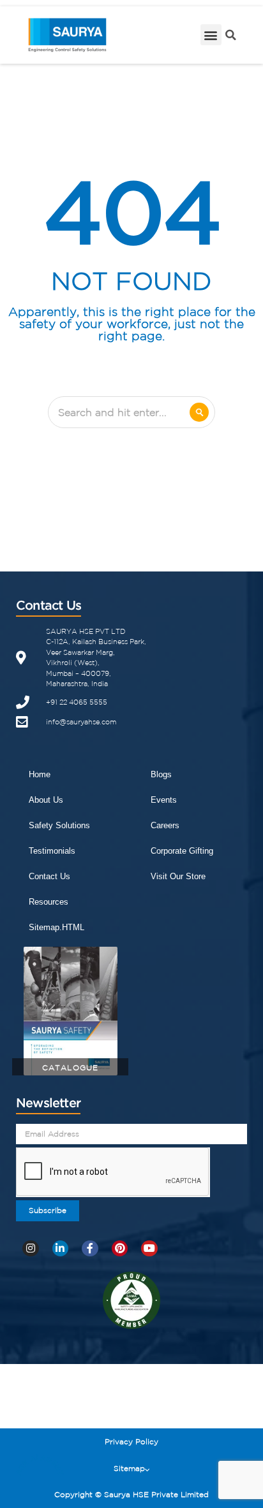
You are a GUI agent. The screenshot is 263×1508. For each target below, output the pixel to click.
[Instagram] (30, 1248)
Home (39, 774)
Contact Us (49, 876)
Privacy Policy (131, 1441)
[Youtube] (149, 1248)
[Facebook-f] (90, 1248)
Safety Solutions (59, 825)
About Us (46, 800)
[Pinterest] (120, 1248)
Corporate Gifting (182, 851)
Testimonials (52, 851)
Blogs (161, 774)
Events (164, 800)
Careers (165, 825)
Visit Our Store (178, 876)
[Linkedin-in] (60, 1248)
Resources (48, 902)
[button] (211, 34)
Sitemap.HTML (56, 927)
